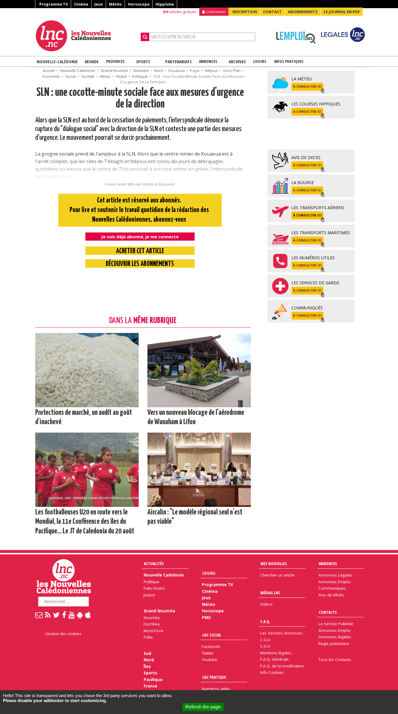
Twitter (208, 653)
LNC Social (211, 635)
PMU (206, 617)
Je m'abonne (294, 16)
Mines (105, 76)
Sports (143, 61)
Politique (140, 76)
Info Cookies (272, 672)
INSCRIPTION (245, 11)
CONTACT (272, 11)
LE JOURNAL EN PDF (342, 11)
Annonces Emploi (334, 581)
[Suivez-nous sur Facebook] (64, 615)
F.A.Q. (265, 621)
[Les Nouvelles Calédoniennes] (86, 36)
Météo (115, 4)
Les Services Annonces (281, 633)
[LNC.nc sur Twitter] (56, 615)
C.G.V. (265, 646)
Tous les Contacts (334, 659)
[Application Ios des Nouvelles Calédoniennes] (88, 615)
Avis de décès (331, 594)
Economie (51, 76)
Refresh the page (203, 706)
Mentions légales (275, 652)
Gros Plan (232, 70)
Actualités (154, 563)
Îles (147, 666)
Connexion (216, 11)
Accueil (49, 70)
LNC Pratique (214, 677)
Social (70, 76)
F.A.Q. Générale (274, 659)
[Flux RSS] (48, 615)
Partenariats (178, 61)
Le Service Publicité (335, 623)
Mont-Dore (153, 630)
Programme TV (53, 4)
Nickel (121, 76)
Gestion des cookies (63, 633)
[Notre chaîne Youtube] (71, 615)
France (150, 686)
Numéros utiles (216, 688)
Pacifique (153, 679)
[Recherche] (144, 36)
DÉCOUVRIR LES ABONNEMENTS (140, 264)
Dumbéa (152, 624)
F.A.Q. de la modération (282, 666)
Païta (148, 637)
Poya (194, 70)
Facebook (211, 646)
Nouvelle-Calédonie (57, 61)
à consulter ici (307, 86)
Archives (237, 61)
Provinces (115, 61)
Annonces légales (334, 636)
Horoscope (138, 4)
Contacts (328, 612)
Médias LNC (270, 592)
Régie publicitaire (333, 643)
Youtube (209, 659)
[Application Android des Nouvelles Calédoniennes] (80, 615)
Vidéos (266, 604)
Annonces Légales (335, 575)
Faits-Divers (154, 588)
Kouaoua (176, 70)
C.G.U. (265, 639)
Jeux (98, 4)
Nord (158, 70)
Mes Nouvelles (273, 563)
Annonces (208, 61)
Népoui (211, 70)
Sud (147, 653)
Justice (149, 594)
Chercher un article (277, 575)
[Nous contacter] (39, 615)
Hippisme (165, 4)
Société (87, 76)
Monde (92, 61)
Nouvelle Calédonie (77, 70)
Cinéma (81, 4)
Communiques (332, 588)
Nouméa (141, 70)
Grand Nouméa (114, 70)
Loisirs (259, 61)
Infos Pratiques (289, 61)
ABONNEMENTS (303, 11)
